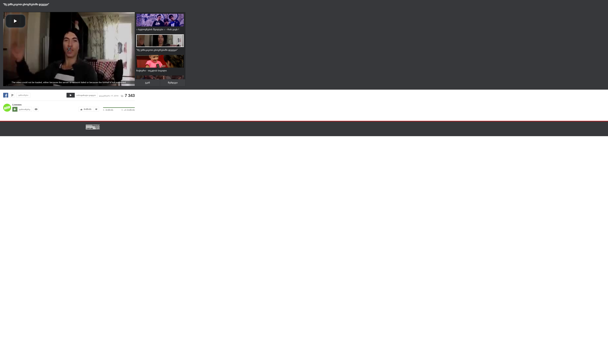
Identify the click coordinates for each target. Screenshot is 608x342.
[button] (15, 21)
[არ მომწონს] (96, 109)
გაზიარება (23, 95)
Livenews (17, 105)
